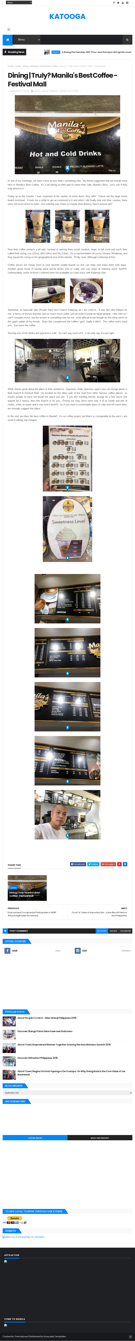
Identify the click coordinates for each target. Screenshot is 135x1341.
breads (33, 52)
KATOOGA (67, 16)
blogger (102, 931)
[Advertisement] (67, 983)
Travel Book (35, 1138)
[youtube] (123, 3)
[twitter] (118, 3)
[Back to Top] (130, 1337)
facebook (125, 931)
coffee (18, 66)
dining (25, 66)
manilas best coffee (49, 66)
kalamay (34, 66)
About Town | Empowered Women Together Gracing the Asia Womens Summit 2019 (63, 1044)
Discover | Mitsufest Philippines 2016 (37, 1058)
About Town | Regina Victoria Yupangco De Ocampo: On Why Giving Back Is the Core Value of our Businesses (71, 1073)
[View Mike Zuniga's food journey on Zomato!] (23, 1237)
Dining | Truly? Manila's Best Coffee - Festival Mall (24, 894)
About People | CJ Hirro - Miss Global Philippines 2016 (46, 1018)
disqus (113, 931)
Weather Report (100, 1138)
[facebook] (114, 3)
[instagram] (127, 3)
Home (11, 66)
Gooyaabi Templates (54, 1336)
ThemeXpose (21, 1336)
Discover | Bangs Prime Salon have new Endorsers (44, 1031)
